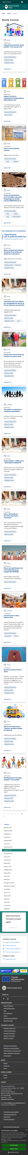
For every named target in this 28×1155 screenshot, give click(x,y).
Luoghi (5, 1075)
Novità (9, 13)
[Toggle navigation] (3, 7)
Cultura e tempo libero (9, 1031)
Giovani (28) (7, 873)
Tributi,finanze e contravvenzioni (12, 1051)
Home (3, 13)
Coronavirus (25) (8, 853)
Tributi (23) (7, 902)
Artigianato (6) (7, 840)
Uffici (5, 1011)
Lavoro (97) (7, 876)
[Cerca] (25, 7)
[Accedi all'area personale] (21, 2)
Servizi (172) (7, 892)
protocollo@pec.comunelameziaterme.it (14, 1103)
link (6, 1142)
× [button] (26, 1129)
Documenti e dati (8, 1021)
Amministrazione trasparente (11, 1127)
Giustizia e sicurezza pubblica (11, 1048)
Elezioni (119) (7, 866)
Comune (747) (7, 850)
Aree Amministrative (9, 1008)
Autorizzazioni (7, 1056)
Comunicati (9, 404)
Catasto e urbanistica (9, 1036)
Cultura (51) (7, 857)
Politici (5, 1016)
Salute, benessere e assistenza (12, 1053)
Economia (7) (7, 860)
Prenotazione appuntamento (11, 1112)
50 (22, 813)
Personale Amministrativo (10, 1018)
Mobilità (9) (7, 879)
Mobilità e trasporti (9, 1038)
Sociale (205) (7, 896)
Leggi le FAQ (7, 1117)
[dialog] (14, 1141)
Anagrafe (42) (7, 834)
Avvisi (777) (7, 844)
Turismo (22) (7, 905)
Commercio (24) (8, 847)
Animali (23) (7, 837)
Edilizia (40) (7, 863)
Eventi (5, 1078)
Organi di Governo (8, 1006)
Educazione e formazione (10, 1046)
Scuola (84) (7, 889)
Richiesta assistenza (9, 1119)
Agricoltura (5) (7, 827)
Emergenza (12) (8, 870)
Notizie (8, 40)
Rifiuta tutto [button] (14, 1149)
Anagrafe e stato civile (9, 1028)
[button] (14, 1152)
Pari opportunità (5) (9, 883)
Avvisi (8, 721)
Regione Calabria (6, 2)
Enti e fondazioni (8, 1013)
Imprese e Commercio (9, 1033)
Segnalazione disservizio (10, 1114)
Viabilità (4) (7, 909)
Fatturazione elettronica (7, 1099)
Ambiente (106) (8, 831)
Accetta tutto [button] (14, 1145)
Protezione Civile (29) (9, 886)
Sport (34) (6, 899)
